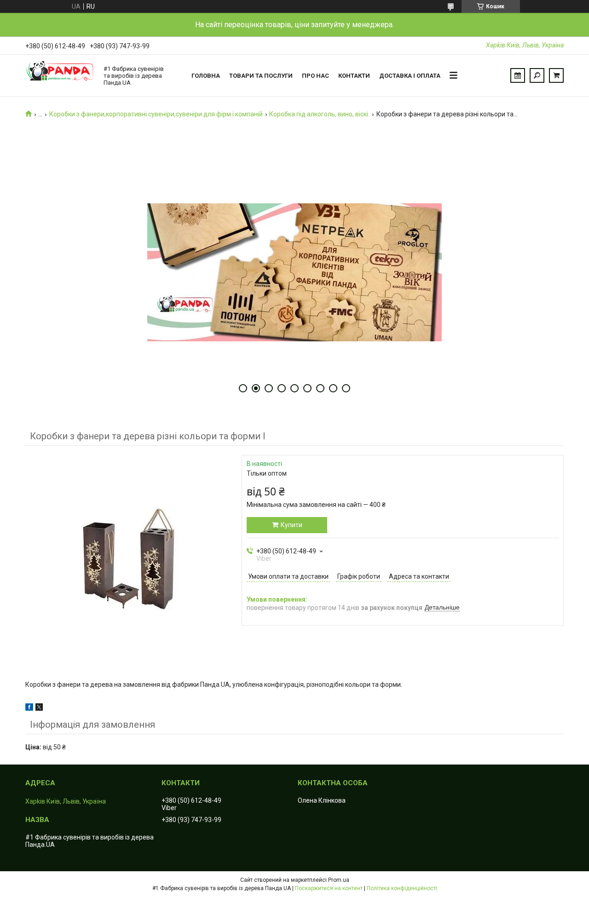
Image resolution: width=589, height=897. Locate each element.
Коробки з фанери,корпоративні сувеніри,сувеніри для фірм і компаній (156, 114)
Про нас (315, 75)
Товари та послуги (261, 75)
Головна (205, 75)
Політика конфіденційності (402, 888)
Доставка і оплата (409, 75)
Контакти (354, 75)
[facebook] (29, 708)
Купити (291, 525)
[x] (39, 708)
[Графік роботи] (517, 75)
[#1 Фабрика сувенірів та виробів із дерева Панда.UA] (59, 75)
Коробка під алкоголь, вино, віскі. (319, 114)
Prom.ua (338, 880)
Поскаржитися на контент (329, 888)
